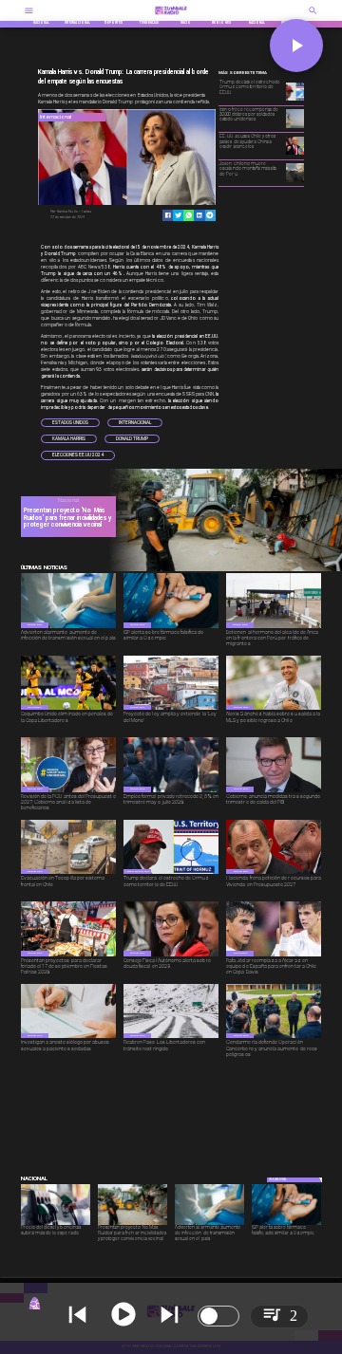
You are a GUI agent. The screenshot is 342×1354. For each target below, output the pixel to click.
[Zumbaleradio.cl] (313, 16)
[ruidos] (222, 570)
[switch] (218, 1316)
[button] (70, 422)
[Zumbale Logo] (171, 16)
